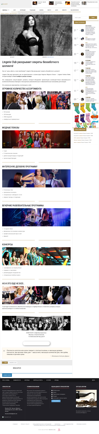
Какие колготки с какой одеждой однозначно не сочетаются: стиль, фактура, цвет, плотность (91, 45)
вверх (93, 380)
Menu (4, 10)
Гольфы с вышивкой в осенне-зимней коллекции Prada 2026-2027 (90, 63)
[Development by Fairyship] (59, 429)
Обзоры (41, 10)
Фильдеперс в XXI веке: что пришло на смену (90, 39)
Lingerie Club (12, 362)
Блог (14, 10)
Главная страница (5, 13)
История (87, 50)
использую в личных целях (60, 398)
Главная (15, 424)
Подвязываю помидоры (59, 394)
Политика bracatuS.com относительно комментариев (49, 425)
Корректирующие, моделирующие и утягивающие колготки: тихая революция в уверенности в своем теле (91, 91)
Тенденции (32, 10)
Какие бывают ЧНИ (88, 133)
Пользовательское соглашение (42, 424)
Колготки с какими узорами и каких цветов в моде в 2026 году (90, 100)
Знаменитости (17, 380)
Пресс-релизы (88, 25)
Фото (56, 10)
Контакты (57, 424)
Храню (54, 392)
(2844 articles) (50, 57)
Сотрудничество (68, 424)
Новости (64, 10)
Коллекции (22, 10)
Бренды (57, 380)
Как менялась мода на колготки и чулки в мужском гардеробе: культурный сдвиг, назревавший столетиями (90, 54)
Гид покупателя (75, 10)
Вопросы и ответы (38, 380)
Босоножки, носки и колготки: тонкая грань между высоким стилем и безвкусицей (90, 71)
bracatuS (76, 133)
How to (49, 10)
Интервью (27, 380)
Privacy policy (25, 424)
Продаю (55, 396)
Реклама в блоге (81, 424)
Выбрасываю (56, 390)
